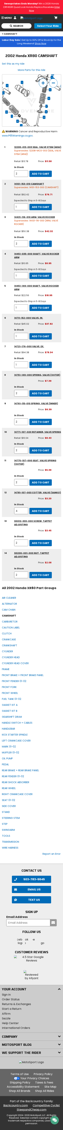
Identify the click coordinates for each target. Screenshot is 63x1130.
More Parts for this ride (31, 70)
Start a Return (11, 1009)
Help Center (10, 1023)
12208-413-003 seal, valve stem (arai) (37, 147)
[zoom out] (53, 83)
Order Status (11, 999)
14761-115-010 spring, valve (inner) (36, 403)
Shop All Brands (19, 1091)
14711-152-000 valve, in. (28, 317)
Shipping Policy (20, 1082)
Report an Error (52, 854)
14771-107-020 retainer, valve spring (37, 432)
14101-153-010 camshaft (29, 183)
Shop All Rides (44, 1091)
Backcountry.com (15, 1105)
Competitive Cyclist (46, 1105)
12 (3, 93)
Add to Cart (40, 174)
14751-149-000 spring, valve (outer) (37, 374)
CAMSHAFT (10, 34)
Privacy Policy (43, 1074)
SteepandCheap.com (31, 1110)
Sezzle (6, 1018)
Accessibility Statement (23, 1087)
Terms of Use (19, 1074)
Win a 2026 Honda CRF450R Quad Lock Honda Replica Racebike (31, 7)
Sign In (6, 995)
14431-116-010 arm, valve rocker (34, 217)
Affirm (6, 1014)
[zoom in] (43, 83)
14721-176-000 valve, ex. (29, 346)
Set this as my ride (13, 63)
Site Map (50, 1087)
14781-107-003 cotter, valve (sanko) (37, 492)
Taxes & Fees (44, 1082)
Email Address (17, 917)
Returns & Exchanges (16, 1004)
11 (46, 112)
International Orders (16, 1028)
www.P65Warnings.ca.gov (17, 135)
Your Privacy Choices (34, 1078)
